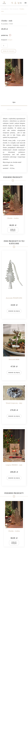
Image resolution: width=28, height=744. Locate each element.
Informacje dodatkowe (14, 109)
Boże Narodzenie (14, 9)
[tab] (14, 102)
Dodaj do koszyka (8, 51)
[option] (14, 523)
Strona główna (4, 9)
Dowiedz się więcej (14, 311)
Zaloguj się (15, 3)
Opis (14, 102)
